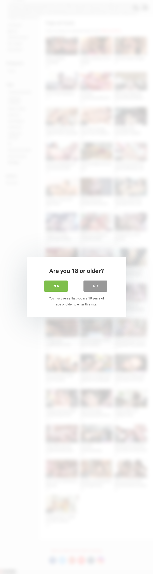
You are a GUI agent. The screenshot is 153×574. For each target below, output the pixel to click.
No (95, 286)
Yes (56, 286)
